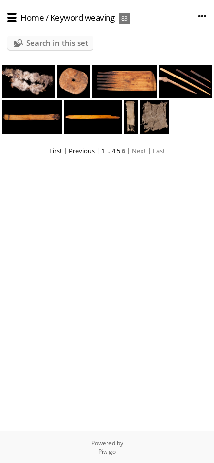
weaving (100, 17)
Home (32, 17)
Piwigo (107, 451)
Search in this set (57, 43)
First (55, 150)
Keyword (66, 17)
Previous (82, 150)
